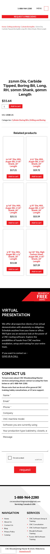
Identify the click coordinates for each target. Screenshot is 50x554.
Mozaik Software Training (35, 532)
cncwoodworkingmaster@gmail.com (25, 501)
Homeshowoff (25, 551)
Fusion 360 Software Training (37, 538)
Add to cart (16, 106)
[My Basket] (46, 8)
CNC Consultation (36, 524)
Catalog (7, 535)
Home (4, 27)
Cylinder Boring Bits (28, 27)
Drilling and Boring (13, 27)
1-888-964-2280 (24, 8)
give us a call (10, 356)
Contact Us (8, 525)
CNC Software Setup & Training (38, 520)
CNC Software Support (38, 528)
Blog (6, 528)
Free (25, 16)
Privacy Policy (9, 532)
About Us (8, 522)
